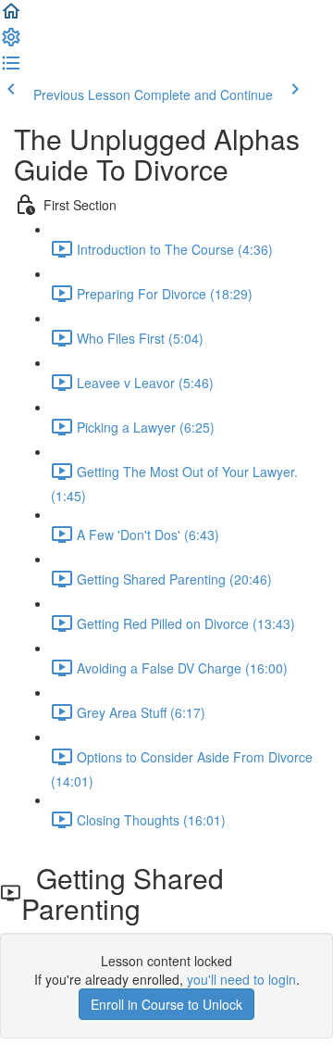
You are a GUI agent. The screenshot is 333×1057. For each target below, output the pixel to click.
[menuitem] (11, 42)
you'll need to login (241, 979)
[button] (11, 16)
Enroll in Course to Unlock (166, 1004)
